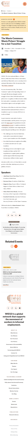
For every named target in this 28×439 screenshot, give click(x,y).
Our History (14, 341)
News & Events (14, 398)
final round (9, 123)
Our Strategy (14, 372)
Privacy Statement (14, 425)
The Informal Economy (14, 376)
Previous (12, 246)
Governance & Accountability (14, 344)
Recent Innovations (14, 388)
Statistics (14, 385)
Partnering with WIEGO (14, 350)
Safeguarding (14, 431)
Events (14, 401)
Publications (14, 412)
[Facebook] (12, 308)
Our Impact (14, 369)
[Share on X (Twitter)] (16, 215)
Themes (14, 366)
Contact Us (14, 353)
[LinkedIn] (16, 308)
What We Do (14, 363)
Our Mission (14, 335)
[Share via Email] (19, 215)
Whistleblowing (14, 435)
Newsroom (14, 404)
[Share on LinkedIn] (12, 215)
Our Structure (14, 338)
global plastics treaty (7, 125)
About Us (14, 330)
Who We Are (14, 333)
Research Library (14, 414)
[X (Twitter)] (8, 308)
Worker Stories (14, 391)
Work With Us (14, 347)
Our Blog (14, 393)
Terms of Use (14, 428)
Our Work (14, 360)
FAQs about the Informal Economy (14, 382)
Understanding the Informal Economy (14, 379)
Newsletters (14, 407)
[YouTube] (19, 308)
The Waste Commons (7, 85)
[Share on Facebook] (8, 215)
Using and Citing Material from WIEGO (14, 355)
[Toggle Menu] (25, 4)
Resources (14, 419)
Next (16, 246)
